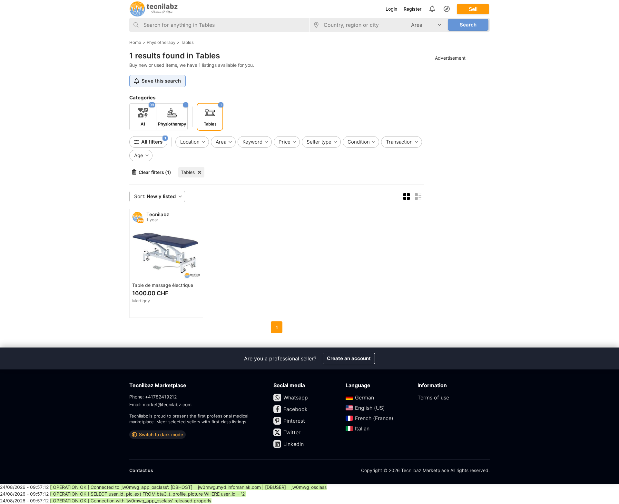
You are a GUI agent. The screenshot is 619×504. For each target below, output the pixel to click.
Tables (188, 172)
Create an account (349, 358)
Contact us (141, 470)
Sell (473, 9)
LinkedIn (293, 444)
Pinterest (294, 421)
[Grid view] (406, 196)
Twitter (291, 432)
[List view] (418, 196)
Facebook (295, 409)
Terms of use (433, 397)
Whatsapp (295, 397)
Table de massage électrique (162, 285)
